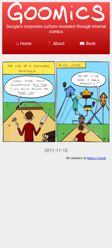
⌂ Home (24, 43)
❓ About (55, 43)
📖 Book (87, 43)
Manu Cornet (96, 158)
